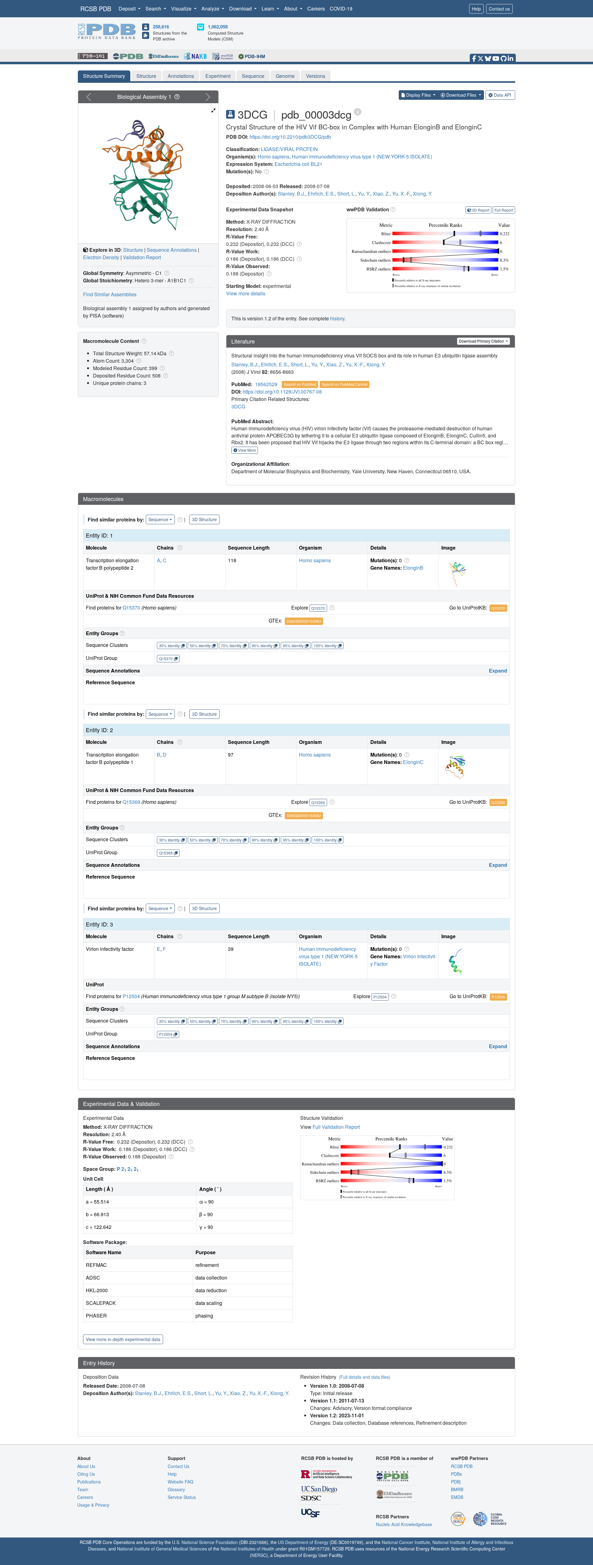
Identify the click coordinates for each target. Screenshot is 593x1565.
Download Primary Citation (482, 341)
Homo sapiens (273, 156)
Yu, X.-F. (401, 193)
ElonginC (413, 762)
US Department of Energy (303, 1542)
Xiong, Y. (422, 193)
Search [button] (153, 8)
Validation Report (142, 257)
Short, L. (346, 193)
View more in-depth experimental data (123, 1339)
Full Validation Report (336, 1126)
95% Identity (293, 645)
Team (82, 1489)
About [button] (291, 8)
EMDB (457, 1497)
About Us (86, 1466)
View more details (245, 293)
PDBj (456, 1482)
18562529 (266, 384)
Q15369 (131, 801)
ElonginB (413, 567)
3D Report (480, 210)
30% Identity (169, 645)
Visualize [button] (182, 8)
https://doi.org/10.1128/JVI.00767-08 (282, 391)
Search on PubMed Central (345, 384)
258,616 (161, 26)
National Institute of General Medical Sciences (162, 1549)
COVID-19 (341, 8)
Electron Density (101, 257)
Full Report (503, 210)
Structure (146, 75)
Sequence (253, 75)
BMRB (457, 1489)
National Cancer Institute (406, 1542)
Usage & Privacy (93, 1505)
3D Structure (204, 519)
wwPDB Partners (469, 1458)
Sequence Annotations (172, 249)
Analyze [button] (211, 8)
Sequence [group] (158, 519)
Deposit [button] (128, 8)
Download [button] (241, 8)
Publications (89, 1482)
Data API (502, 95)
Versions (315, 75)
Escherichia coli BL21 (298, 163)
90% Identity (262, 645)
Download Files (461, 95)
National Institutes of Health (247, 1549)
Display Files (418, 95)
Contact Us (178, 1466)
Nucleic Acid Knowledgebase (404, 1524)
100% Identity (325, 645)
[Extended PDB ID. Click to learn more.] (357, 111)
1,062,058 (218, 26)
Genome (285, 75)
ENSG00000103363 (304, 621)
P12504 (131, 996)
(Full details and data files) (364, 1377)
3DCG (238, 406)
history (337, 318)
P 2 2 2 (128, 1168)
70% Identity (231, 645)
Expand (498, 670)
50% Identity (200, 645)
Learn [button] (268, 8)
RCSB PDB (95, 8)
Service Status (182, 1497)
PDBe (456, 1474)
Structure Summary (104, 75)
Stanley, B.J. (291, 193)
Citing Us (86, 1474)
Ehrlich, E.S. (321, 193)
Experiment (217, 75)
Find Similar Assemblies (110, 294)
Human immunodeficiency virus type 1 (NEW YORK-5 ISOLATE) (362, 156)
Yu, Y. (364, 193)
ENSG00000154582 (304, 815)
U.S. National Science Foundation (205, 1542)
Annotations (181, 75)
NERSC (258, 1555)
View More (246, 450)
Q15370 (131, 607)
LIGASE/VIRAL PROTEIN (289, 149)
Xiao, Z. (381, 193)
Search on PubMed (300, 384)
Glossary (176, 1489)
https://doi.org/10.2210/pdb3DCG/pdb (290, 136)
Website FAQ (180, 1482)
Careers (316, 8)
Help (476, 9)
